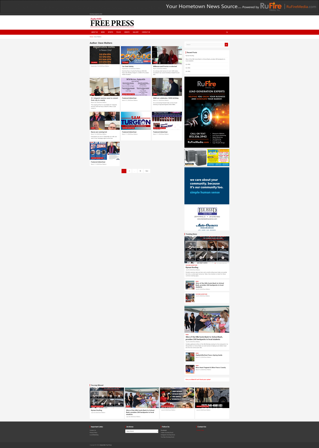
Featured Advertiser (128, 94)
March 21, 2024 (126, 100)
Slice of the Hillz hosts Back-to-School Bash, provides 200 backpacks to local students (210, 285)
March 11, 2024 (126, 134)
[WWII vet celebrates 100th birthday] (167, 87)
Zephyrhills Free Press (106, 445)
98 (140, 171)
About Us (94, 32)
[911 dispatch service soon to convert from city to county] (105, 87)
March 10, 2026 (200, 357)
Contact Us (146, 32)
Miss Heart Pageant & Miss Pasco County (211, 367)
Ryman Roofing (190, 55)
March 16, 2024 (95, 134)
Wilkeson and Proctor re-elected (165, 66)
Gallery (136, 32)
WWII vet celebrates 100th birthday (166, 98)
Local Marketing (94, 435)
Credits (127, 32)
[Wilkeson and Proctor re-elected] (167, 55)
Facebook (164, 430)
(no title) (188, 64)
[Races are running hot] (105, 121)
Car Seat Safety (127, 66)
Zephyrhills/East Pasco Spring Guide (209, 355)
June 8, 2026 (199, 296)
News (103, 32)
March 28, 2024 (95, 102)
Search (226, 45)
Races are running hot (99, 132)
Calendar (94, 62)
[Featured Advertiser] (136, 87)
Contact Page (200, 430)
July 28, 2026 (189, 270)
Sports (110, 32)
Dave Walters (105, 66)
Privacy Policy (93, 432)
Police (118, 32)
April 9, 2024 (156, 68)
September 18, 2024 (96, 66)
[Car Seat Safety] (136, 55)
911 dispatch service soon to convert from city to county (104, 99)
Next (147, 171)
